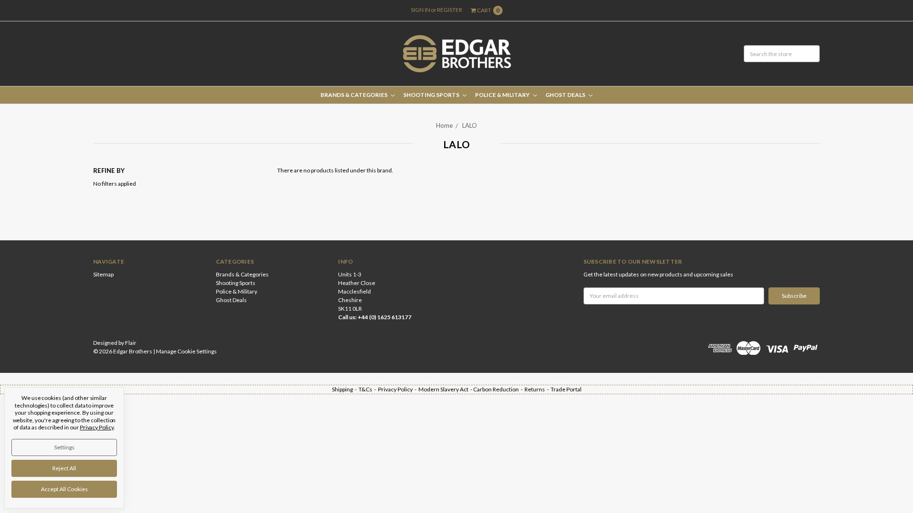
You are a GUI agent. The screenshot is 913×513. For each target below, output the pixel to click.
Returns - (537, 389)
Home (444, 125)
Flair (130, 342)
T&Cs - (368, 389)
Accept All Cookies (64, 489)
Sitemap (103, 274)
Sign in (420, 9)
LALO (469, 125)
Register (449, 9)
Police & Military (503, 94)
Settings (64, 447)
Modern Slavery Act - (445, 389)
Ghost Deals (565, 94)
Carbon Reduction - (498, 389)
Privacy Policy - (398, 389)
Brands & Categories (355, 94)
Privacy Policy (97, 427)
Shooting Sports (431, 94)
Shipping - (345, 389)
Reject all (64, 468)
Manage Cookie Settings (186, 351)
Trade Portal (566, 389)
